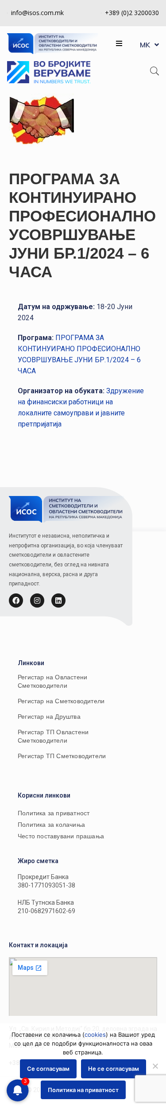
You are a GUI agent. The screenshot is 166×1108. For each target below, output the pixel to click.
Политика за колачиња (51, 824)
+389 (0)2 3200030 (132, 12)
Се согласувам (48, 1068)
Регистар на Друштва (49, 716)
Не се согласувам (113, 1068)
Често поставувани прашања (61, 836)
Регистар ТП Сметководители (62, 755)
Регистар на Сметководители (61, 701)
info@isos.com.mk (37, 12)
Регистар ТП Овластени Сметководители (53, 736)
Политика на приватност (83, 1089)
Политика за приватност (53, 813)
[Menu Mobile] (119, 43)
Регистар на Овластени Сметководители (52, 681)
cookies (95, 1034)
